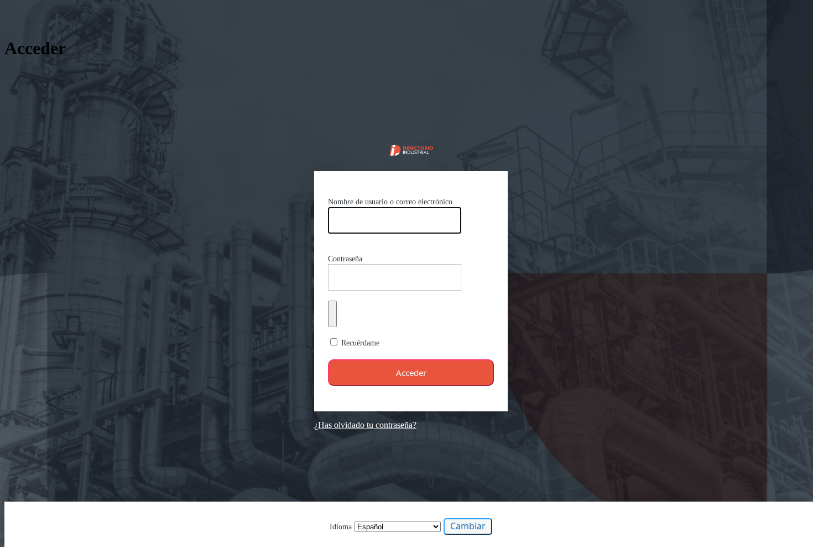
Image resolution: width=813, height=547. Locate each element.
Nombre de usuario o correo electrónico (390, 202)
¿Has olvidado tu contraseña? (365, 425)
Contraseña (345, 259)
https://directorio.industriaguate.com (411, 149)
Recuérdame (360, 343)
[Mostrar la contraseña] (332, 314)
